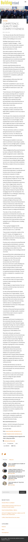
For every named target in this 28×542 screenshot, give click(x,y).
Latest (12, 459)
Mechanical (7, 441)
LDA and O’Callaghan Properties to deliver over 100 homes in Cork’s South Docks (13, 513)
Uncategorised (5, 532)
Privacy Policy (5, 539)
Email (14, 445)
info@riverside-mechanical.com (14, 434)
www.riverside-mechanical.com (13, 431)
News (3, 529)
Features (5, 20)
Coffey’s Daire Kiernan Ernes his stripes (11, 517)
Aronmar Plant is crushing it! (8, 502)
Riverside (12, 441)
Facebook (10, 443)
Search (23, 492)
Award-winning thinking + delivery (10, 510)
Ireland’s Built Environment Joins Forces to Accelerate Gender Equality (11, 506)
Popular (5, 459)
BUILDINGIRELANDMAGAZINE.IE (16, 538)
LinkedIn (7, 445)
